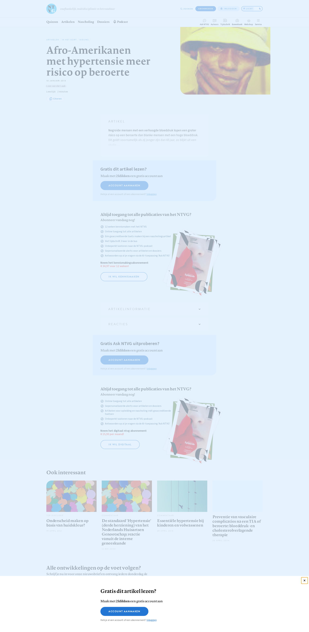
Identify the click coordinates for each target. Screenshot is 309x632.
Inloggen (152, 620)
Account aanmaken (124, 611)
